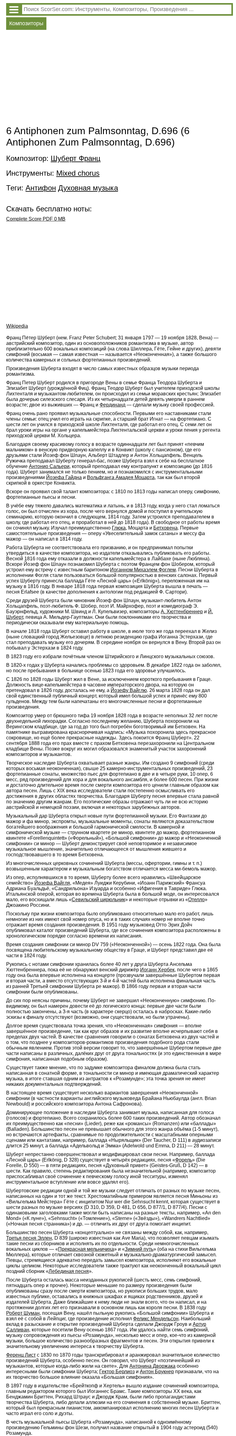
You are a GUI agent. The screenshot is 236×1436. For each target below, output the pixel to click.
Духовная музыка (88, 188)
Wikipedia (17, 326)
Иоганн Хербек (157, 969)
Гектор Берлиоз (117, 1371)
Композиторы (26, 23)
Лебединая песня (69, 1271)
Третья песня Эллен (29, 1238)
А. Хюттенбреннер (182, 611)
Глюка (119, 527)
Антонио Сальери (49, 466)
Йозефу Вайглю (129, 690)
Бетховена (165, 527)
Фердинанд (112, 404)
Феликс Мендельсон (156, 1318)
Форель (183, 1159)
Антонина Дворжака (152, 1366)
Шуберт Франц (75, 158)
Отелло (196, 899)
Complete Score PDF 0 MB (35, 219)
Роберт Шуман (23, 1313)
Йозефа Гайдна (64, 477)
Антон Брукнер (157, 1371)
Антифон (41, 188)
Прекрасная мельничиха (86, 1249)
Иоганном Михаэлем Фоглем (143, 569)
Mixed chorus (78, 173)
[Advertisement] (119, 79)
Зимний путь (139, 1249)
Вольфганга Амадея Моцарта (121, 477)
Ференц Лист (21, 1355)
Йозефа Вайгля (52, 883)
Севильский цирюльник (98, 899)
